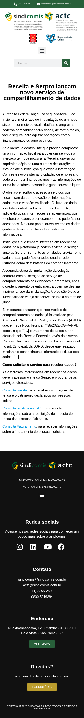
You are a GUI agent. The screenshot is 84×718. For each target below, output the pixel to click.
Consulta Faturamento (19, 426)
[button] (42, 50)
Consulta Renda (14, 390)
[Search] (66, 63)
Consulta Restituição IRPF (22, 408)
